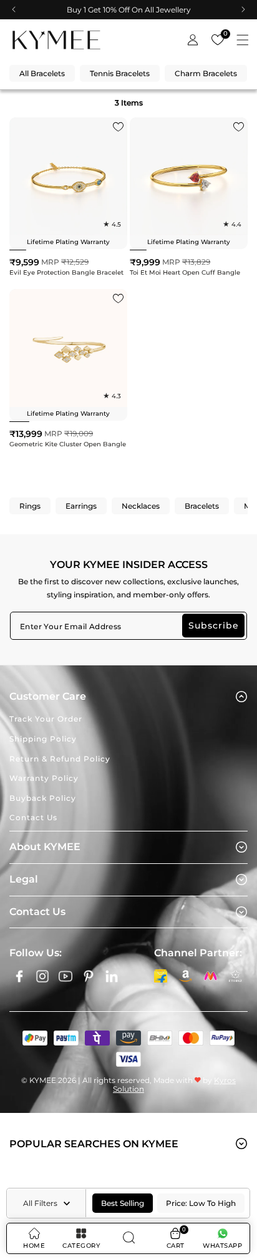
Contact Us (33, 817)
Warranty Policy (44, 778)
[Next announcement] (243, 9)
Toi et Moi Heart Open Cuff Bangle (185, 272)
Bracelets (202, 506)
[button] (242, 40)
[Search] (128, 1238)
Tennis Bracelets (120, 73)
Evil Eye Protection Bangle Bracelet (66, 272)
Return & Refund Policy (59, 758)
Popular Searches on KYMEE (93, 1144)
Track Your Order (45, 718)
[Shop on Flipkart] (160, 975)
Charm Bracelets (206, 73)
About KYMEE (44, 847)
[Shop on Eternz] (235, 975)
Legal (23, 879)
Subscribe (213, 625)
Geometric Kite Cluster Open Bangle (67, 444)
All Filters (40, 1203)
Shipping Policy (43, 738)
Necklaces (141, 506)
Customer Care (47, 696)
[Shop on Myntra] (210, 975)
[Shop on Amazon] (185, 975)
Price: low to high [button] (201, 1203)
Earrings (81, 506)
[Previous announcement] (13, 9)
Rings (30, 506)
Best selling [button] (122, 1203)
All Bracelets (42, 73)
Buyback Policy (42, 798)
